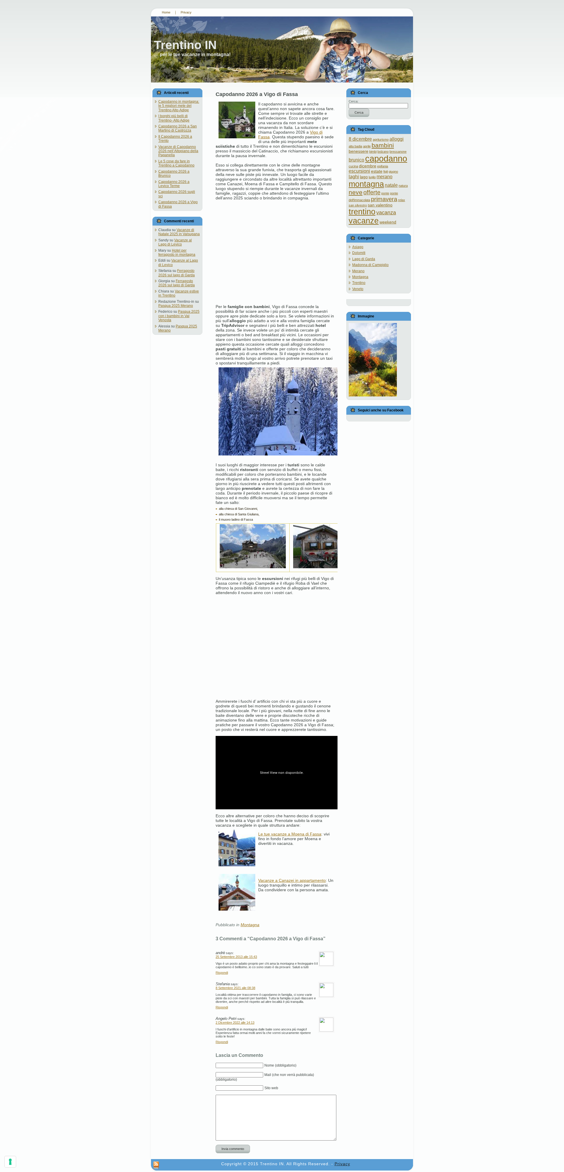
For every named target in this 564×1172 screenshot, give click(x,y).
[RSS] (156, 1165)
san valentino (380, 205)
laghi (354, 176)
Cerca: (353, 101)
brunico (356, 159)
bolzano (383, 151)
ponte (385, 193)
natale (391, 185)
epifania (382, 166)
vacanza (386, 213)
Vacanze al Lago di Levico (175, 242)
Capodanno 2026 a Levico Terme (173, 184)
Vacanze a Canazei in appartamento (292, 880)
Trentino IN (185, 45)
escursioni (359, 171)
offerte (371, 192)
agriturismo (381, 139)
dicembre (367, 166)
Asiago (357, 247)
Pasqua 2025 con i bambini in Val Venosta (178, 316)
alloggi (397, 139)
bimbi (373, 151)
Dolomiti (358, 253)
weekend (388, 222)
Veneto (357, 289)
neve (355, 192)
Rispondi (222, 972)
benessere (358, 151)
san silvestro (358, 205)
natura (403, 185)
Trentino (358, 283)
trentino (362, 211)
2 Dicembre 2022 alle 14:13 (235, 1022)
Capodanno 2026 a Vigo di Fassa (257, 94)
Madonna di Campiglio (370, 265)
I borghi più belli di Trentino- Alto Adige (173, 118)
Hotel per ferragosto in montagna (176, 252)
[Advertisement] (275, 250)
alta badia (355, 146)
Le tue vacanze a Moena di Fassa (289, 834)
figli (385, 171)
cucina (353, 166)
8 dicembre (360, 139)
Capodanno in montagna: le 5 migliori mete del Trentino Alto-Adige (178, 106)
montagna (366, 184)
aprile (367, 146)
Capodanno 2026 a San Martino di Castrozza (177, 128)
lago (364, 176)
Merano (358, 271)
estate (376, 171)
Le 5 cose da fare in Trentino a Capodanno (176, 163)
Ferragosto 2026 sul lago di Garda (176, 273)
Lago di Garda (363, 259)
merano (384, 176)
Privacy (342, 1163)
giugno (393, 171)
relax (401, 200)
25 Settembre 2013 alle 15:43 (236, 957)
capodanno (386, 158)
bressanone (398, 151)
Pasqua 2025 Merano (175, 306)
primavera (384, 199)
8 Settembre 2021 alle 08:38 (235, 988)
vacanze (364, 220)
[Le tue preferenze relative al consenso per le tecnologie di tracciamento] (10, 1161)
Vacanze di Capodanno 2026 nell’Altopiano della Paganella (178, 151)
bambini (383, 145)
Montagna (250, 924)
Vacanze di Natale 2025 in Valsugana (179, 232)
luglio (372, 177)
